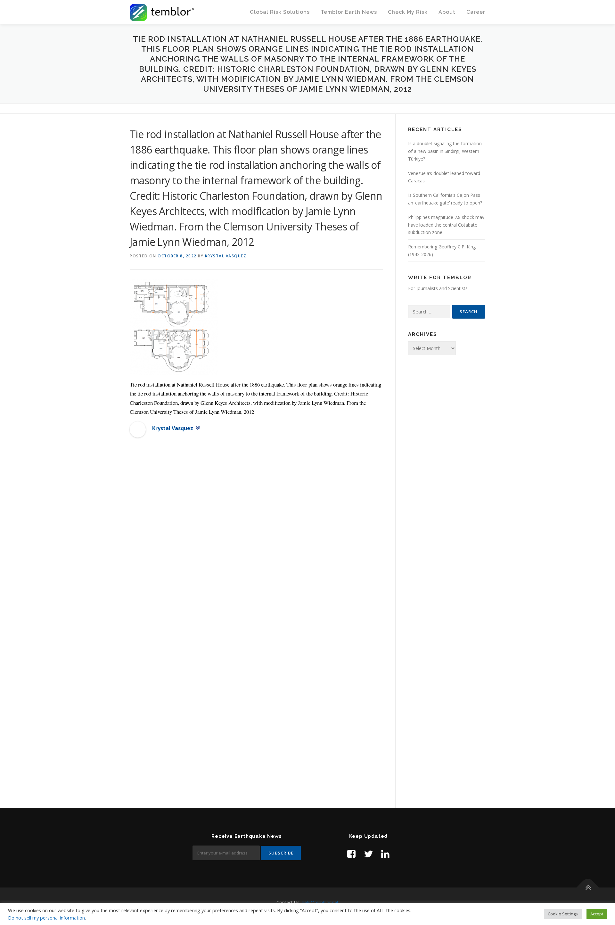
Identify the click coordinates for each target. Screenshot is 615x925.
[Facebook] (351, 853)
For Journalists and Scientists (438, 288)
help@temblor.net (320, 902)
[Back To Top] (588, 887)
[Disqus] (256, 547)
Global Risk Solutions (280, 12)
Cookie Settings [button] (563, 914)
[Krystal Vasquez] (138, 429)
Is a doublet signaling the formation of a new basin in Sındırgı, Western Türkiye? (445, 151)
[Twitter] (368, 853)
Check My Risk (408, 12)
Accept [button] (596, 914)
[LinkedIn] (385, 853)
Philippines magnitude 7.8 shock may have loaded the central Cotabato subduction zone (446, 225)
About (447, 12)
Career (475, 12)
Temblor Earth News (349, 12)
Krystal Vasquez (226, 256)
